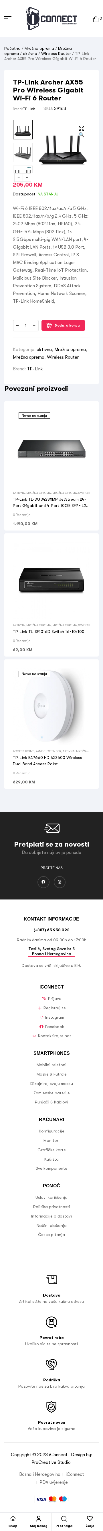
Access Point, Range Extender (37, 751)
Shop (13, 1526)
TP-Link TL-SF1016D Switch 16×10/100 (48, 631)
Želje (90, 1526)
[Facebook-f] (43, 882)
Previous (18, 177)
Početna (12, 48)
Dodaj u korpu (67, 325)
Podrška (51, 1380)
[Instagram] (60, 882)
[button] (81, 132)
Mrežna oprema (39, 48)
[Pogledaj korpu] (96, 18)
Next (27, 177)
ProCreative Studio (51, 1462)
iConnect (58, 1454)
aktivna (30, 53)
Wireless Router (56, 53)
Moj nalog (38, 1526)
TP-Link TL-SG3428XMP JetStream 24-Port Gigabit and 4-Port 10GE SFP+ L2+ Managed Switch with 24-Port (50, 505)
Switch (84, 492)
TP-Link (29, 109)
